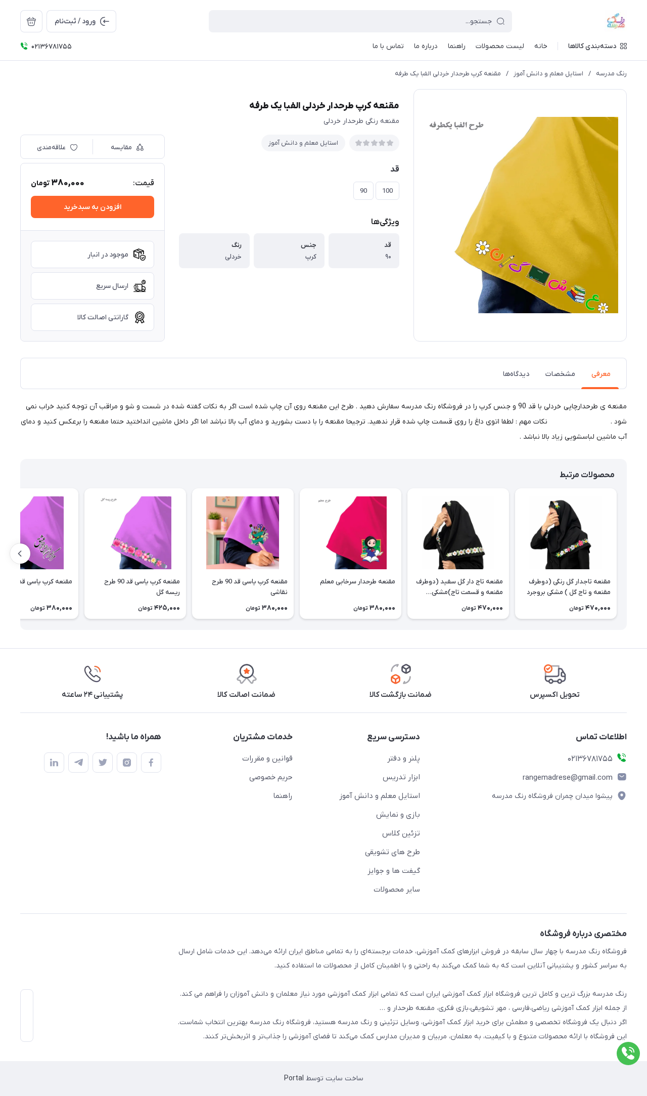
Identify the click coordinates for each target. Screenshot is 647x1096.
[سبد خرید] (31, 21)
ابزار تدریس (401, 777)
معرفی (601, 374)
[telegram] (78, 762)
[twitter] (103, 762)
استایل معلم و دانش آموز (548, 73)
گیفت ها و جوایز (393, 871)
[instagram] (127, 762)
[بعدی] (20, 553)
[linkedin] (54, 762)
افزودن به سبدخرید (92, 207)
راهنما (283, 796)
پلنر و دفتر (403, 758)
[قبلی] (627, 553)
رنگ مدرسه (611, 73)
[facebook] (151, 762)
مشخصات (560, 374)
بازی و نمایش (398, 815)
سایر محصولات (397, 889)
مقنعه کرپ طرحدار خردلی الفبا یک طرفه (448, 73)
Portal (294, 1078)
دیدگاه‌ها (516, 374)
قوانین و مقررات (267, 758)
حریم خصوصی (271, 777)
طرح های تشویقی (392, 852)
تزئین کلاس (401, 833)
